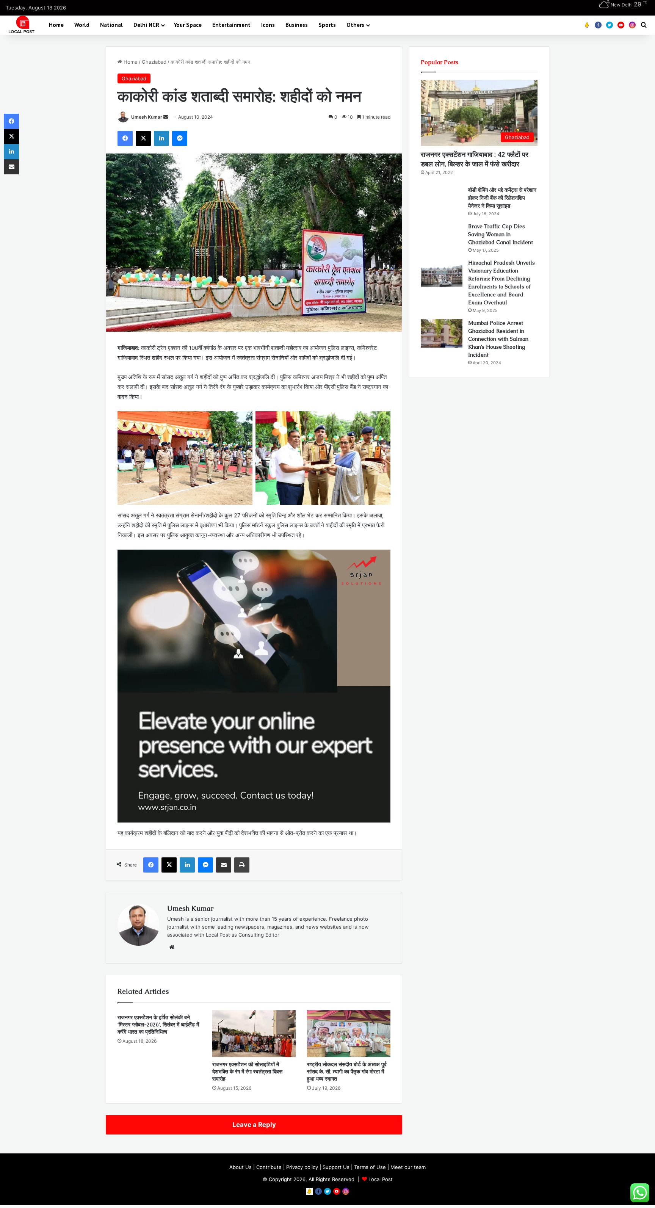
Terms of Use (370, 1167)
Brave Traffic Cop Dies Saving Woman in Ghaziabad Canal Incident (500, 234)
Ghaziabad (154, 62)
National (111, 24)
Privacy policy (302, 1167)
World (81, 24)
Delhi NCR (146, 24)
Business (296, 24)
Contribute (269, 1167)
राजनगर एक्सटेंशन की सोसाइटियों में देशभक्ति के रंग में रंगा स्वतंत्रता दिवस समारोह (247, 1071)
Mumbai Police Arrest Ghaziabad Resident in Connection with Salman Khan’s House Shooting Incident (498, 339)
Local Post (380, 1179)
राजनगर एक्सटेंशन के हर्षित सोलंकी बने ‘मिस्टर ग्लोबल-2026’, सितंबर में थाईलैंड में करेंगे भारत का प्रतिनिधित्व (158, 1024)
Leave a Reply (254, 1124)
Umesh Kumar (146, 117)
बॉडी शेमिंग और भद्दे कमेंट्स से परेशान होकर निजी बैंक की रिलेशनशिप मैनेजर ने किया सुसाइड (502, 197)
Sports (327, 24)
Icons (268, 24)
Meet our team (408, 1167)
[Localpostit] (20, 25)
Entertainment (231, 24)
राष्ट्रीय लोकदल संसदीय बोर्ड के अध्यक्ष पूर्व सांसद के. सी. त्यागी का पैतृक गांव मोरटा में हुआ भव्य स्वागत (347, 1071)
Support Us (336, 1167)
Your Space (188, 24)
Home (56, 24)
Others (355, 24)
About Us (240, 1167)
